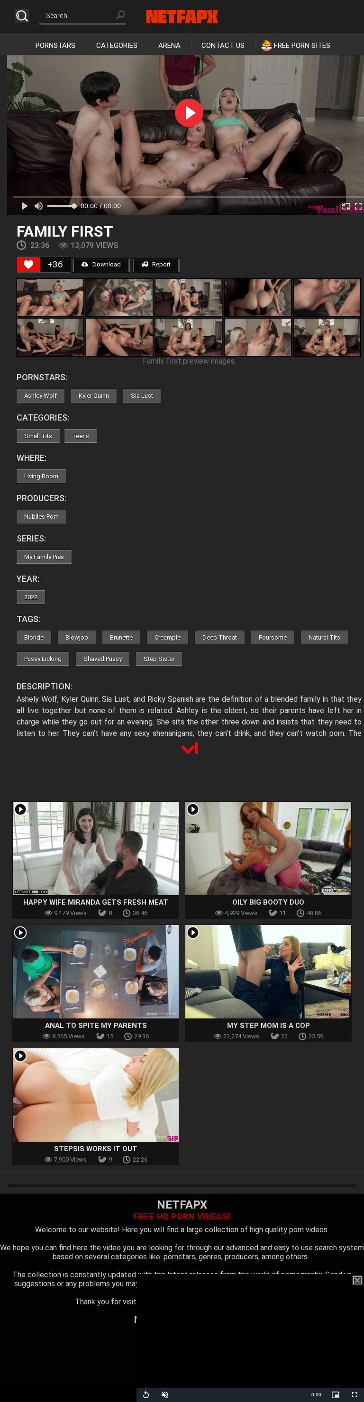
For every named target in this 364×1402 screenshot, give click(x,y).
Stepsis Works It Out (95, 1149)
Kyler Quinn (94, 395)
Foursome (273, 637)
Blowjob (76, 637)
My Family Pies (44, 556)
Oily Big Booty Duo (268, 902)
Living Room (41, 476)
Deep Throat (219, 637)
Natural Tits (324, 637)
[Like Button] (28, 264)
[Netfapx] (182, 16)
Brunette (121, 637)
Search (22, 16)
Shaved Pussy (102, 658)
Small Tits (38, 436)
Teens (80, 436)
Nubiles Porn (41, 516)
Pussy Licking (43, 658)
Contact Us (223, 45)
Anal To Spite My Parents (96, 1025)
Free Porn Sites (302, 45)
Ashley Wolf (40, 395)
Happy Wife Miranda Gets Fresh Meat (95, 902)
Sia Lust (142, 395)
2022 (30, 597)
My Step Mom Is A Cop (268, 1025)
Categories (116, 45)
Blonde (34, 637)
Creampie (168, 637)
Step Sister (159, 658)
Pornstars (55, 45)
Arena (169, 45)
